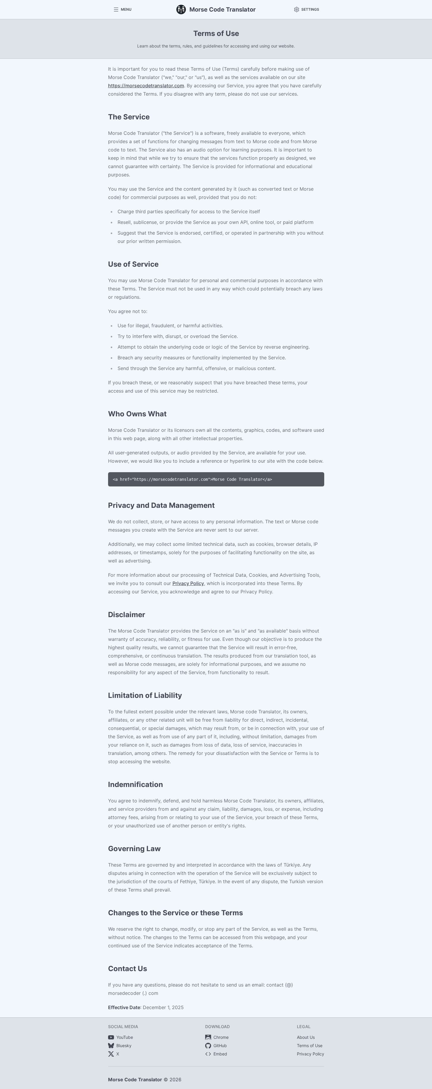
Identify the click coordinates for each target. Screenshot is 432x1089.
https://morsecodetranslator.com (146, 85)
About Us (306, 1037)
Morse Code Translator (135, 1079)
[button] (122, 9)
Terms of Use (309, 1045)
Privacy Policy (188, 583)
